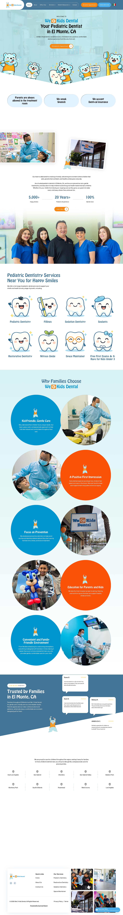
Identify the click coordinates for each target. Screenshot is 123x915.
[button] (52, 5)
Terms (66, 901)
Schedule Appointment (89, 5)
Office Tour (43, 5)
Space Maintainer (60, 891)
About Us (38, 882)
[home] (14, 5)
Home (29, 5)
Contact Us (39, 887)
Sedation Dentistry (60, 887)
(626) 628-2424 (104, 5)
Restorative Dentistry (61, 882)
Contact (75, 5)
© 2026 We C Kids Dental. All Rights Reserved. (24, 901)
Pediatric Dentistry (60, 878)
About (35, 5)
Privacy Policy (58, 901)
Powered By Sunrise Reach (39, 906)
